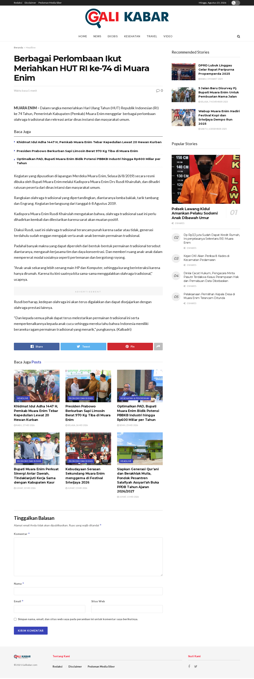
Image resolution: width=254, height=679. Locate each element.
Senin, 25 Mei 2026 (128, 425)
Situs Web (98, 601)
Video (168, 36)
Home (83, 36)
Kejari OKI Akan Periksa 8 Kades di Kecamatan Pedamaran (206, 258)
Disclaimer (30, 2)
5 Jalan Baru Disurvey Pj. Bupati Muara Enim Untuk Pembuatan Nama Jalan (218, 92)
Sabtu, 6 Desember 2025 (213, 128)
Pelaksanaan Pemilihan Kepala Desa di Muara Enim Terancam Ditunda (209, 296)
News (97, 36)
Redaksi (18, 2)
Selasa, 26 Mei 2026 (77, 425)
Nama (19, 583)
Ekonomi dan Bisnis (81, 398)
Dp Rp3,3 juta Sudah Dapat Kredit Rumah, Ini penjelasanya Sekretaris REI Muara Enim (212, 238)
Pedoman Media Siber (50, 2)
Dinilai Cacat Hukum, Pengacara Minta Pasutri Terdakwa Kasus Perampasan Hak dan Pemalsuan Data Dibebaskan (211, 277)
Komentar (22, 534)
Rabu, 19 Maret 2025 (211, 79)
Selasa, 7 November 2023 (214, 101)
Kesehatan (132, 36)
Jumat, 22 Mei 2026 (26, 488)
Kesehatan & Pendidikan (134, 398)
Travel (152, 36)
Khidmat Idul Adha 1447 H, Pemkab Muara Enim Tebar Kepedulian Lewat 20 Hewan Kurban (89, 142)
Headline (31, 47)
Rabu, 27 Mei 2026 (25, 425)
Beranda (18, 47)
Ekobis (113, 36)
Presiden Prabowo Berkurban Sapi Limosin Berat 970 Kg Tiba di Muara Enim (77, 151)
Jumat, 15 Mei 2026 (77, 488)
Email (19, 601)
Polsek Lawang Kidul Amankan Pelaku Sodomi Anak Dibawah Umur (195, 213)
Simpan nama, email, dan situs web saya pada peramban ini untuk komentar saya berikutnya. (78, 619)
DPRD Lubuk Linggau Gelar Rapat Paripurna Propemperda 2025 (216, 69)
